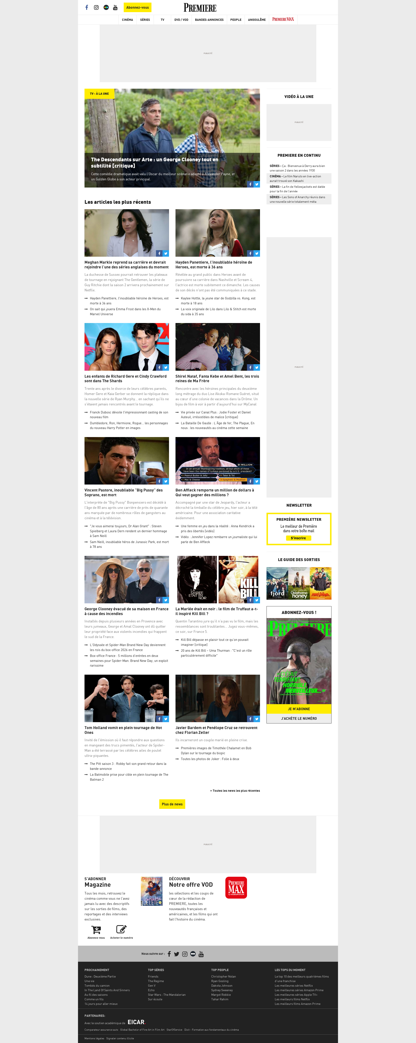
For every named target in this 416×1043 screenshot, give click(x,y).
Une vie (89, 981)
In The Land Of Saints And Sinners (107, 990)
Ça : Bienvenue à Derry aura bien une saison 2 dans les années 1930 (297, 168)
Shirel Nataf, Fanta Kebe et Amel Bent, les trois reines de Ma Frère (217, 378)
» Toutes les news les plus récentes (235, 790)
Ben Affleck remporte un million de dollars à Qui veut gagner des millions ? (215, 492)
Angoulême (257, 19)
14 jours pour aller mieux (101, 1003)
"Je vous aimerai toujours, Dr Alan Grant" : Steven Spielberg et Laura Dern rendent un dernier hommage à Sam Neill (128, 531)
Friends (153, 976)
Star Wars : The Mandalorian (167, 994)
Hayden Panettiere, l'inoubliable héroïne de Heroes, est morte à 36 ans (214, 264)
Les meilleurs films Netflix (292, 999)
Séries (145, 19)
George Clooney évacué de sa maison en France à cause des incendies (126, 611)
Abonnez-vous (137, 7)
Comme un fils (94, 999)
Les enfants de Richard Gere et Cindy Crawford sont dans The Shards (125, 378)
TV (162, 19)
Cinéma (127, 19)
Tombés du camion (97, 985)
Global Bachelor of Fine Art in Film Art (142, 1029)
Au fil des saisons (96, 994)
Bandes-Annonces (209, 19)
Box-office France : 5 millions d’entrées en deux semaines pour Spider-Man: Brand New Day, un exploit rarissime (129, 661)
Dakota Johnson (221, 985)
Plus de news (172, 804)
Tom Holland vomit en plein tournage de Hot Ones (123, 730)
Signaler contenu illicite (120, 1038)
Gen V (152, 985)
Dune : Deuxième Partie (100, 976)
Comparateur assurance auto (101, 1029)
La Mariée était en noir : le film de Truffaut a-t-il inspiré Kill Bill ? (217, 611)
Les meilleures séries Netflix (294, 985)
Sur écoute (155, 999)
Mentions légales (94, 1038)
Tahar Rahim (219, 999)
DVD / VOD (181, 19)
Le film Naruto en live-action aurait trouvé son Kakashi (295, 178)
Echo (151, 990)
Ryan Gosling (220, 981)
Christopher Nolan (223, 976)
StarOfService (174, 1029)
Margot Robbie (221, 994)
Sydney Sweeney (222, 990)
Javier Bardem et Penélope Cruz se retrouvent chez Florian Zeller (216, 730)
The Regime (156, 981)
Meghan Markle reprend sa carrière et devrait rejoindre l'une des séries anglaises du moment (126, 264)
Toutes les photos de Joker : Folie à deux (210, 759)
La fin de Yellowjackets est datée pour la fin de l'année (297, 189)
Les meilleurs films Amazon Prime (297, 1003)
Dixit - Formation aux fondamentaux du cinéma (211, 1029)
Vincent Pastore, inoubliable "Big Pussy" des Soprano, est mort (123, 492)
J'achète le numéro (299, 718)
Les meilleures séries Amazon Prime (299, 990)
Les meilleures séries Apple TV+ (296, 994)
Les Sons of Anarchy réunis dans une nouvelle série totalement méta (297, 199)
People (235, 19)
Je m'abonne (299, 709)
